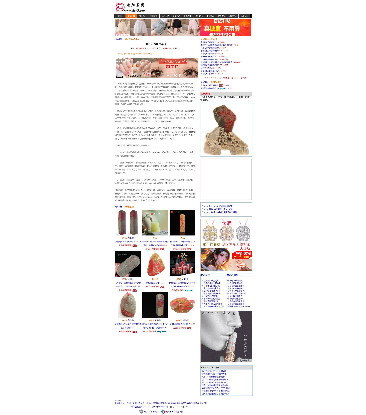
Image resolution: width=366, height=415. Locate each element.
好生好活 (199, 16)
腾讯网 (167, 403)
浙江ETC (233, 16)
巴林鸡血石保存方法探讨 (210, 51)
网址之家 (203, 403)
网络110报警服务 (152, 412)
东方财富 (188, 403)
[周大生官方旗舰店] (227, 336)
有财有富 (221, 16)
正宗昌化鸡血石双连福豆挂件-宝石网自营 (216, 62)
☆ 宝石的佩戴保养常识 (210, 288)
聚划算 (117, 403)
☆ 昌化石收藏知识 (234, 283)
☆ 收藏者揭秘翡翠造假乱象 (212, 306)
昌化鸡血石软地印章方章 (125, 241)
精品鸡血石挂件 (152, 283)
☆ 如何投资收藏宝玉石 (210, 291)
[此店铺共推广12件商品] (134, 245)
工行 (194, 403)
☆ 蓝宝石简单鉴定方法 (210, 281)
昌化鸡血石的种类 (207, 74)
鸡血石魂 (131, 16)
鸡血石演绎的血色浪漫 (209, 48)
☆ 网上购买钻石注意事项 (211, 304)
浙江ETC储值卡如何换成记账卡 (215, 382)
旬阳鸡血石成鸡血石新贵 (210, 65)
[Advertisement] (199, 7)
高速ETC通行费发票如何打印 (214, 377)
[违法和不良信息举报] (163, 411)
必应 (151, 403)
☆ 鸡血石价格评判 (234, 288)
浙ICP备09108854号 (160, 407)
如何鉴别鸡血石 (207, 68)
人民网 (129, 403)
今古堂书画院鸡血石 (208, 88)
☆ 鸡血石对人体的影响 (236, 293)
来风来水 (210, 16)
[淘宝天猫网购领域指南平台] (130, 7)
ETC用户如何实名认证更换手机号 (216, 394)
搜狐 (162, 403)
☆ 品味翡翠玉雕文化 (210, 301)
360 (197, 403)
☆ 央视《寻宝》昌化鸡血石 (238, 306)
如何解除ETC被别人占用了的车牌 (216, 388)
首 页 (120, 16)
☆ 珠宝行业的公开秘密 (210, 283)
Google (146, 403)
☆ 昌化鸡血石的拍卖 (235, 286)
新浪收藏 (180, 403)
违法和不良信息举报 (174, 412)
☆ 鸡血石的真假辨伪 (235, 291)
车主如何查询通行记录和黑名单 (215, 385)
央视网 (135, 403)
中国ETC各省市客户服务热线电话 (216, 391)
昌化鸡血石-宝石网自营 (209, 85)
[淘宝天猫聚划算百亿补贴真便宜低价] (183, 27)
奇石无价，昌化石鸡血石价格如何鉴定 (215, 45)
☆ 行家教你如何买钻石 (210, 286)
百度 (140, 403)
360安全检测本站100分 (139, 407)
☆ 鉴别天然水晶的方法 (210, 293)
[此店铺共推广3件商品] (189, 290)
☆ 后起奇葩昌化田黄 (235, 301)
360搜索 (156, 403)
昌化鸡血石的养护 (207, 54)
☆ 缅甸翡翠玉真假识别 (210, 299)
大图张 (131, 238)
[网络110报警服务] (141, 411)
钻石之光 (165, 16)
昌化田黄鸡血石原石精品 (180, 324)
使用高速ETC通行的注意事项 (214, 374)
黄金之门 (176, 16)
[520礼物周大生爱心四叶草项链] (227, 245)
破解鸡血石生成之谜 (208, 57)
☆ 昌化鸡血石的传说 (235, 299)
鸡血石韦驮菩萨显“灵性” (210, 59)
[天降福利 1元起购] (156, 68)
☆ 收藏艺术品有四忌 (210, 296)
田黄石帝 (154, 16)
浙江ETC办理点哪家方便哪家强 (215, 379)
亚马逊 (123, 403)
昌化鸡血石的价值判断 (209, 71)
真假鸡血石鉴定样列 (208, 42)
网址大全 (244, 16)
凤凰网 (173, 403)
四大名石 (142, 16)
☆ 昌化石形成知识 (234, 281)
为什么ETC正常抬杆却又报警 (214, 371)
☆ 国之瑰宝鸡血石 (234, 296)
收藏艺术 (187, 16)
